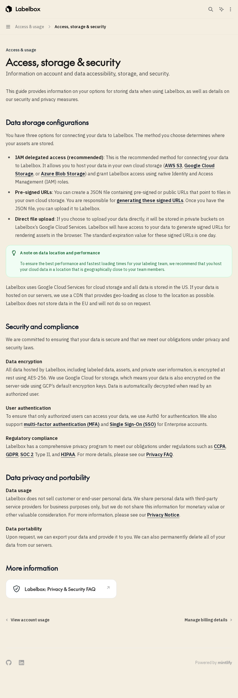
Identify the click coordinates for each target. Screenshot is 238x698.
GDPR (12, 454)
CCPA (220, 446)
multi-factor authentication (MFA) (62, 424)
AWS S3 (173, 165)
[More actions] (230, 9)
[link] (61, 588)
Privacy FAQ (159, 454)
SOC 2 (27, 454)
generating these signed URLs (150, 200)
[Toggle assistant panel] (221, 9)
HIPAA (68, 454)
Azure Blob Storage (63, 174)
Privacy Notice (163, 515)
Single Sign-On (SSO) (133, 424)
